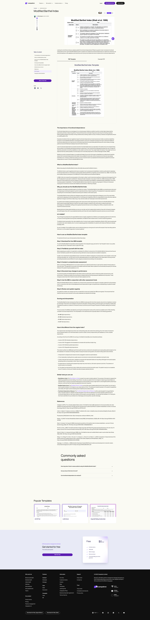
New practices (28, 586)
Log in (101, 3)
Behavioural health (29, 577)
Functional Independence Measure (86, 391)
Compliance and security (82, 591)
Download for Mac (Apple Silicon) (35, 612)
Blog (61, 584)
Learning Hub (63, 588)
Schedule (44, 580)
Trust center (79, 588)
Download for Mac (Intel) (52, 612)
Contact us (79, 580)
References (36, 69)
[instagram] (108, 612)
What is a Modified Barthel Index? (40, 57)
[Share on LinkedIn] (35, 88)
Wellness (27, 584)
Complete (44, 593)
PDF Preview (36, 71)
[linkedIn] (113, 612)
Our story (62, 577)
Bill (43, 597)
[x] (118, 612)
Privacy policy (80, 593)
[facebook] (103, 612)
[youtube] (124, 612)
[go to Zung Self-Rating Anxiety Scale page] (75, 510)
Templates (62, 586)
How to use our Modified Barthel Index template (41, 60)
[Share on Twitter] (41, 88)
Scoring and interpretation (39, 62)
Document (44, 590)
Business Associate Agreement (67, 593)
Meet (43, 587)
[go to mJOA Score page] (47, 510)
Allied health (28, 582)
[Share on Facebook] (38, 88)
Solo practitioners (29, 588)
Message (44, 582)
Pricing (66, 3)
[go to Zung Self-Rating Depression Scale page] (103, 510)
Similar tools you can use (38, 67)
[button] (95, 613)
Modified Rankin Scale (76, 385)
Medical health (28, 580)
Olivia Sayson (40, 16)
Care (43, 585)
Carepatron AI (28, 606)
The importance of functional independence (42, 55)
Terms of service (63, 595)
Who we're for (49, 3)
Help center (79, 577)
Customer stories (58, 3)
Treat (43, 595)
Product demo (28, 599)
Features (41, 3)
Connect (44, 577)
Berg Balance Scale (75, 378)
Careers (61, 582)
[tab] (72, 59)
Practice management (30, 604)
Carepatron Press (64, 590)
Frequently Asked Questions (39, 73)
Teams (26, 590)
